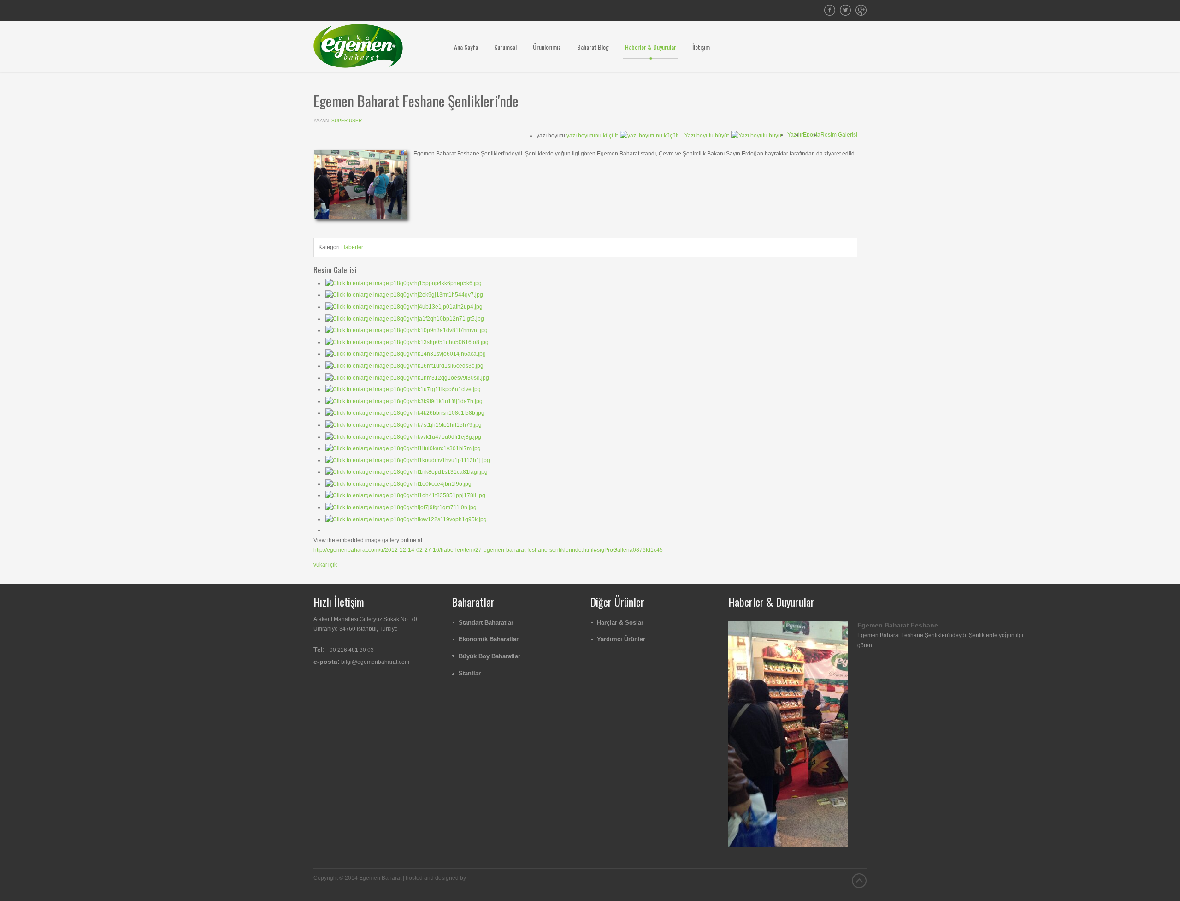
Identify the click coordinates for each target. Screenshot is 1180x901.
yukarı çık (325, 564)
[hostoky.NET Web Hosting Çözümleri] (470, 878)
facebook (829, 10)
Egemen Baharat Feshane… (900, 625)
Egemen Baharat (845, 10)
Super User (346, 120)
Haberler (352, 247)
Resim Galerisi (838, 134)
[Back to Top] (859, 880)
